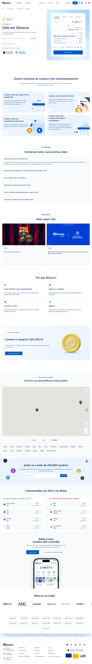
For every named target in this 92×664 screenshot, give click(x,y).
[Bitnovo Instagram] (67, 644)
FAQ (50, 647)
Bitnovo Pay (22, 647)
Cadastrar (68, 3)
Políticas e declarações (25, 656)
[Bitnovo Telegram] (84, 644)
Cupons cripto (22, 650)
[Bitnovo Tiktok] (79, 644)
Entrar (75, 3)
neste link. (82, 635)
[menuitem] (19, 2)
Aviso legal (21, 653)
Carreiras (37, 653)
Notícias (51, 650)
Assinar (64, 475)
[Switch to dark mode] (86, 3)
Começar (33, 38)
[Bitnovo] (6, 3)
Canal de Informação (54, 656)
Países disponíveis (39, 656)
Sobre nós (37, 650)
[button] (89, 2)
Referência (37, 647)
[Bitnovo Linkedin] (75, 644)
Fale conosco (52, 653)
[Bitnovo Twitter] (71, 644)
